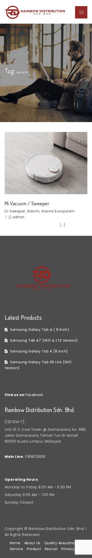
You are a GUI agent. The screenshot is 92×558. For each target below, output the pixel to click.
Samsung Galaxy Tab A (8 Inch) (39, 351)
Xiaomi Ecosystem (58, 211)
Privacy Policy (73, 548)
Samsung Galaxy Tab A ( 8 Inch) (39, 329)
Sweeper (17, 211)
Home (15, 543)
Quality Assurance (61, 543)
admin (19, 217)
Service (16, 548)
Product (34, 548)
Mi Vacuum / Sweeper (27, 203)
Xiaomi (33, 211)
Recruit (51, 548)
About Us (32, 543)
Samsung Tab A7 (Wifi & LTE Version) (44, 340)
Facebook (34, 394)
